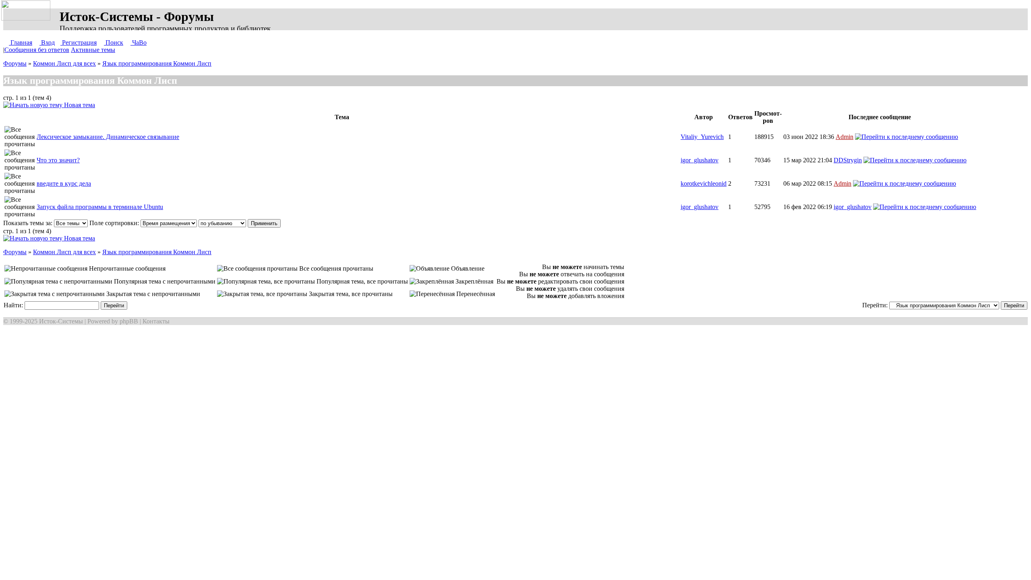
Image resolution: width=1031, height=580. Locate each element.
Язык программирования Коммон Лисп (156, 63)
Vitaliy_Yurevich (702, 136)
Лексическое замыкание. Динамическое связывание (108, 136)
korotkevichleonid (704, 183)
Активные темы (93, 49)
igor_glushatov (699, 160)
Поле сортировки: (115, 223)
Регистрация (78, 42)
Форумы (15, 63)
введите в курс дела (64, 183)
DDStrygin (848, 160)
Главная (20, 42)
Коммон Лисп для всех (64, 63)
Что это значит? (58, 160)
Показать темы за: (28, 223)
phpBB (129, 321)
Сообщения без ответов (36, 49)
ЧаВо (138, 42)
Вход (47, 42)
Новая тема (78, 105)
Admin (844, 136)
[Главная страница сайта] (27, 10)
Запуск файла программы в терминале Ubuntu (100, 206)
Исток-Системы (61, 321)
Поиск (113, 42)
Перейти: (875, 305)
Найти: (14, 305)
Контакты (156, 321)
